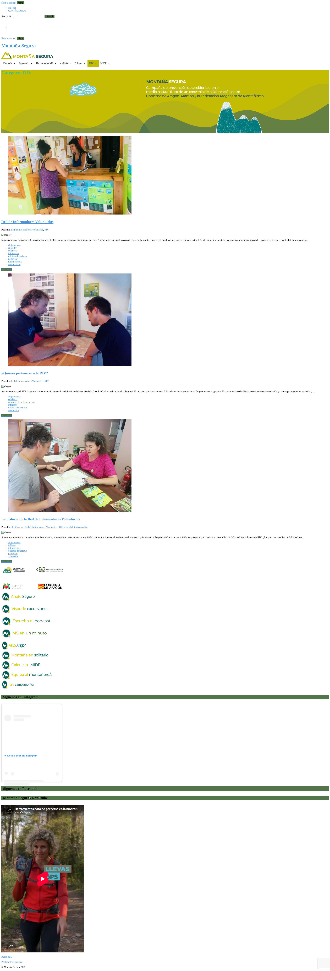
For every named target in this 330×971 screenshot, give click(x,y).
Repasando (24, 63)
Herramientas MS (44, 63)
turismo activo (15, 261)
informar (12, 405)
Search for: (6, 16)
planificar (13, 553)
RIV (91, 63)
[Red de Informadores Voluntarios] (165, 175)
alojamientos (14, 245)
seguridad (68, 527)
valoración (13, 556)
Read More (6, 269)
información (14, 548)
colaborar (12, 250)
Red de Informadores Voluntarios (27, 222)
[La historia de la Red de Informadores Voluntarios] (165, 466)
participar (13, 259)
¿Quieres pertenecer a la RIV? (24, 373)
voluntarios (13, 410)
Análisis (64, 63)
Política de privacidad (12, 962)
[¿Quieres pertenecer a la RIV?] (165, 320)
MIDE (103, 63)
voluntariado (14, 264)
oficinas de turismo (17, 256)
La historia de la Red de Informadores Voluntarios (40, 519)
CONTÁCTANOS (17, 10)
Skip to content (8, 3)
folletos (11, 545)
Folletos (78, 63)
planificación (17, 527)
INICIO (12, 8)
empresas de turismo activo (21, 402)
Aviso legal (6, 957)
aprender (12, 248)
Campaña (7, 63)
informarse (13, 253)
